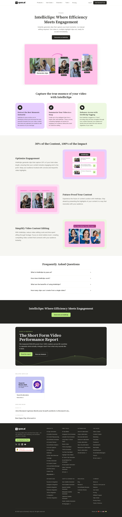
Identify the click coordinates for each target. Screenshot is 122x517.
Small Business (97, 450)
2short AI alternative (83, 431)
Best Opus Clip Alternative (25, 418)
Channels (59, 2)
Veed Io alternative (82, 450)
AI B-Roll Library (51, 468)
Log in (90, 2)
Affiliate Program (97, 495)
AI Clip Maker (65, 431)
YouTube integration (52, 497)
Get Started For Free (23, 440)
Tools (67, 2)
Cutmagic (49, 458)
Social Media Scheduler (53, 439)
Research (80, 484)
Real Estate (96, 447)
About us (95, 482)
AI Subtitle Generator (52, 434)
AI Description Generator (68, 464)
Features (95, 487)
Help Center (96, 497)
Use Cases (49, 2)
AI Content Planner (51, 442)
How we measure (40, 354)
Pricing (74, 2)
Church (95, 455)
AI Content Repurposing (53, 437)
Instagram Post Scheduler (69, 434)
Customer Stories (82, 490)
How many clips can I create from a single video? (61, 290)
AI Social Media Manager (53, 466)
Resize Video (65, 444)
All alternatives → (82, 452)
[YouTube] (25, 444)
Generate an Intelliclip (61, 37)
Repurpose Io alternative (84, 447)
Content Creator (97, 434)
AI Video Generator (52, 460)
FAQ (79, 492)
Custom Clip (50, 471)
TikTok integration (51, 492)
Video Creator (96, 431)
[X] (16, 444)
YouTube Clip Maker (67, 452)
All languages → (66, 503)
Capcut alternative (82, 434)
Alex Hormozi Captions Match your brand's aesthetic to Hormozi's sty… (42, 411)
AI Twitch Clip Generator (68, 457)
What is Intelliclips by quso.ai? (61, 272)
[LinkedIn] (22, 444)
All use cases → (97, 458)
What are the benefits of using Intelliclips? (61, 284)
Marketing (95, 437)
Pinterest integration (52, 490)
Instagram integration (52, 484)
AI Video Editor (50, 450)
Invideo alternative (82, 442)
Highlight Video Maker (68, 454)
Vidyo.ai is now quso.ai (99, 484)
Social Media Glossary (83, 487)
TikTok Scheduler (66, 449)
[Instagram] (19, 444)
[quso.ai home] (20, 429)
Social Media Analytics (52, 444)
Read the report (26, 354)
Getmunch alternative (83, 439)
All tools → (65, 472)
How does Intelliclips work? (61, 278)
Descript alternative (83, 437)
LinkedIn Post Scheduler (68, 437)
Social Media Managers (99, 452)
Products (39, 2)
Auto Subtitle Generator (68, 482)
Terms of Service (97, 503)
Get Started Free (100, 2)
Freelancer (96, 442)
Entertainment (96, 444)
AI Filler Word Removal (52, 455)
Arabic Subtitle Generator (68, 501)
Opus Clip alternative (83, 444)
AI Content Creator (51, 463)
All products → (50, 474)
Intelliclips (49, 452)
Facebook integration (52, 482)
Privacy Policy (96, 500)
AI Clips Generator (51, 431)
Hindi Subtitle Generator (68, 484)
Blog (79, 482)
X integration (50, 495)
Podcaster (95, 439)
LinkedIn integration (52, 487)
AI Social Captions (51, 447)
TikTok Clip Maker (66, 446)
